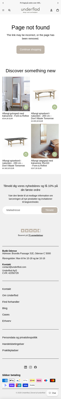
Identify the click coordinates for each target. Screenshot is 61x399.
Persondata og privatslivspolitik (19, 337)
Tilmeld (49, 210)
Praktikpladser (10, 350)
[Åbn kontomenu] (51, 10)
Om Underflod (10, 295)
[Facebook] (35, 367)
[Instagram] (30, 367)
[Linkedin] (25, 367)
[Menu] (3, 10)
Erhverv (6, 321)
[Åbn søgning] (9, 10)
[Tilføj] (25, 107)
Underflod (26, 393)
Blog (4, 308)
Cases (6, 314)
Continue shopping (30, 49)
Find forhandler (10, 301)
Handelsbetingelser (13, 344)
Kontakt (6, 289)
